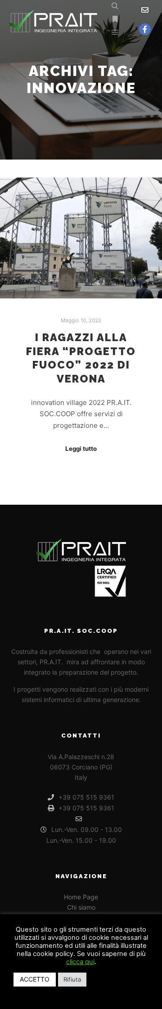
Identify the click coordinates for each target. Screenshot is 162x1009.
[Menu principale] (115, 32)
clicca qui (80, 962)
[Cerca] (115, 6)
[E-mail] (145, 10)
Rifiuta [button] (72, 979)
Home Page (81, 897)
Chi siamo (81, 907)
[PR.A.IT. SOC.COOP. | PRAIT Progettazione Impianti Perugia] (54, 19)
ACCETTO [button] (35, 979)
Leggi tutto (81, 448)
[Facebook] (145, 29)
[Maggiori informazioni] (115, 19)
